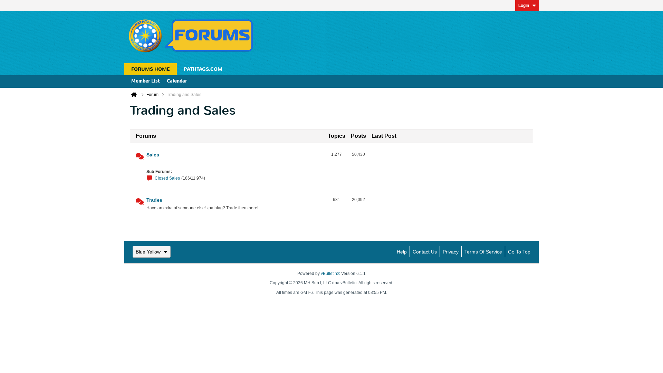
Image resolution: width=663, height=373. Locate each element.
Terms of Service (483, 252)
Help (402, 252)
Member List (145, 81)
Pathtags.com (203, 69)
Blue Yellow (148, 252)
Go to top (519, 252)
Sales (152, 154)
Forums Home (150, 69)
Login (523, 5)
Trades (154, 200)
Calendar (177, 81)
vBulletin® (330, 273)
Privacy (451, 252)
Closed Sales (167, 178)
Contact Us (425, 252)
